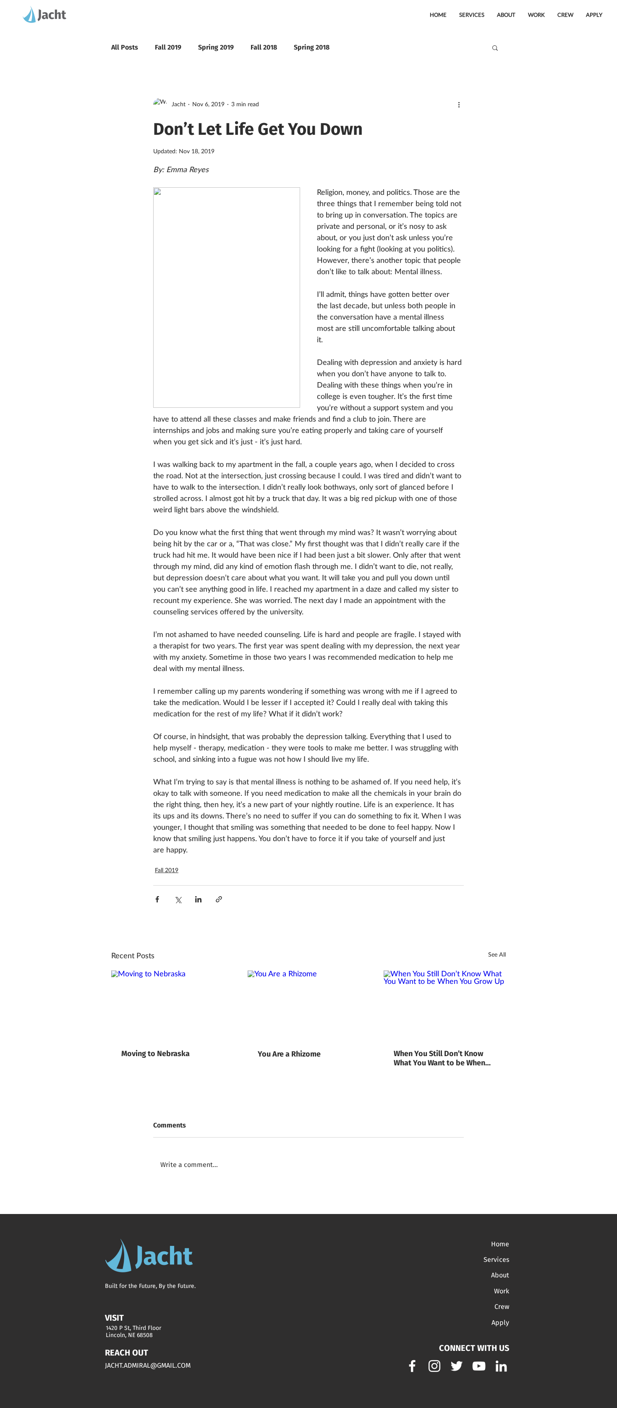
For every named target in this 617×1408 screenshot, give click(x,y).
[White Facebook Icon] (412, 1366)
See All (497, 955)
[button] (495, 47)
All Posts (124, 47)
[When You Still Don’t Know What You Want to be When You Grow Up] (445, 1004)
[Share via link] (219, 899)
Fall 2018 (264, 47)
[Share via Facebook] (157, 899)
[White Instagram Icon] (434, 1366)
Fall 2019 (168, 47)
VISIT (114, 1318)
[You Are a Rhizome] (309, 1004)
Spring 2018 (311, 47)
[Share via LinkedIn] (198, 899)
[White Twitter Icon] (457, 1366)
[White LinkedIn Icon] (501, 1366)
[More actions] (459, 105)
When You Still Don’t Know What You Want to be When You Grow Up (439, 1058)
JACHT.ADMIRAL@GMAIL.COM (148, 1365)
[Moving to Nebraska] (172, 1004)
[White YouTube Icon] (479, 1366)
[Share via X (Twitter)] (178, 899)
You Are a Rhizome (289, 1054)
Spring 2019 (216, 47)
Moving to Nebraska (155, 1053)
